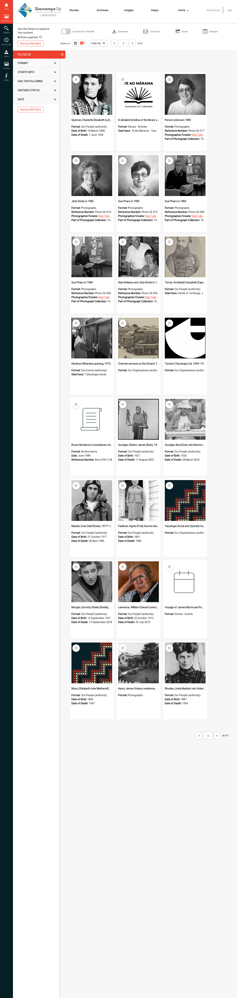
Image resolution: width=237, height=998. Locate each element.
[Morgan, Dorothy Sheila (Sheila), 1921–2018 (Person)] (91, 581)
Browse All (6, 21)
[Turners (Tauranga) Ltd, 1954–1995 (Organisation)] (185, 338)
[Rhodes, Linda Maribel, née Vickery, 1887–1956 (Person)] (185, 663)
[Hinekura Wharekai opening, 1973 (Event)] (91, 338)
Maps (154, 10)
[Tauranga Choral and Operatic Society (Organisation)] (185, 500)
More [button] (6, 80)
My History (6, 44)
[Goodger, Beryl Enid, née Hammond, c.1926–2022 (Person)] (185, 419)
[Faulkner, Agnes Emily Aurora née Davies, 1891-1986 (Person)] (138, 500)
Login (6, 56)
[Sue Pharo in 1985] (138, 175)
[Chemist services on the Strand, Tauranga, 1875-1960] (138, 338)
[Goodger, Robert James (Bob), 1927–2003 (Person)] (138, 419)
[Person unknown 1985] (185, 94)
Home (6, 9)
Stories (74, 10)
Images (129, 10)
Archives (102, 10)
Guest (217, 10)
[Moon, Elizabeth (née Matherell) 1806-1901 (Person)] (91, 663)
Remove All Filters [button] (30, 43)
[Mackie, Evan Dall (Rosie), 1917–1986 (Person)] (91, 500)
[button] (151, 31)
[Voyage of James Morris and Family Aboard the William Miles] (185, 581)
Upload (6, 68)
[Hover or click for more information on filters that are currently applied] (40, 37)
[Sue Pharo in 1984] (185, 175)
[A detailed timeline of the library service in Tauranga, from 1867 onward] (138, 94)
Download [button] (119, 31)
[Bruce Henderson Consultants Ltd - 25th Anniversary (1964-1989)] (91, 419)
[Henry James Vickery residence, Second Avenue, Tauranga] (138, 663)
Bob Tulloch (199, 134)
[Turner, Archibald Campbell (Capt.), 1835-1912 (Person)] (185, 256)
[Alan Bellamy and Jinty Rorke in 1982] (138, 256)
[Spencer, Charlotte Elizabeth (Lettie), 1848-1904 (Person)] (91, 94)
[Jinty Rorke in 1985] (91, 175)
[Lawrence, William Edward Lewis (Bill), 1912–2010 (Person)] (138, 581)
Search (6, 33)
